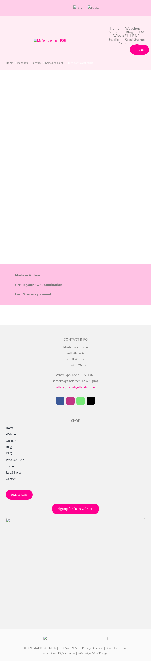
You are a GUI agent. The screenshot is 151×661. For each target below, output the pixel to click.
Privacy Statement (92, 648)
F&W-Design (100, 653)
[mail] (91, 401)
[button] (68, 8)
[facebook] (60, 401)
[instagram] (70, 401)
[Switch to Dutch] (78, 8)
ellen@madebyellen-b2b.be (75, 387)
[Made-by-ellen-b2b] (50, 40)
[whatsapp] (80, 401)
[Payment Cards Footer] (75, 638)
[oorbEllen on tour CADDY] (75, 520)
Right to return (67, 653)
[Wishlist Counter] (137, 43)
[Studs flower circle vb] (75, 85)
